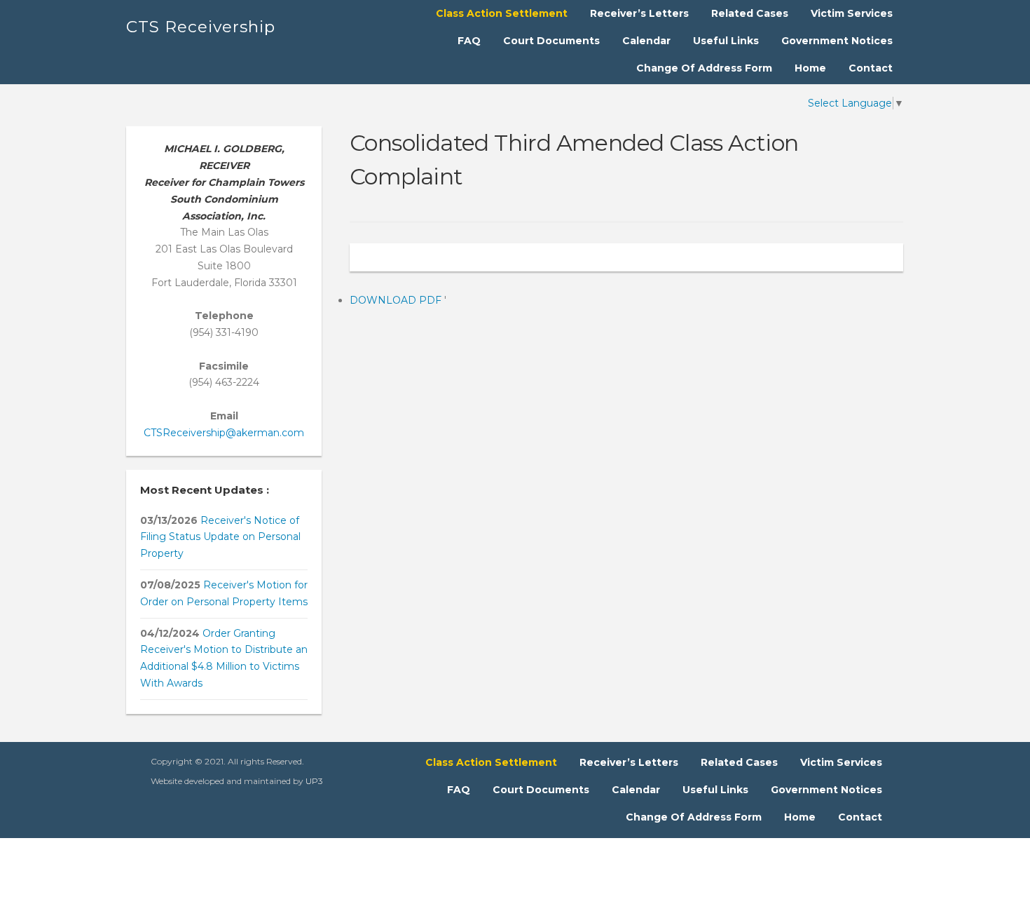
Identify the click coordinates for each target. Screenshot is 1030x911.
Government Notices (837, 40)
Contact (871, 68)
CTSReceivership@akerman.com (224, 432)
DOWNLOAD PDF (397, 300)
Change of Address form (704, 68)
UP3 (314, 781)
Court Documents (551, 40)
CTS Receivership (200, 26)
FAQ (469, 40)
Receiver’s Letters (639, 13)
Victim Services (852, 13)
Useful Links (726, 40)
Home (810, 68)
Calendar (646, 40)
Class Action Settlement (502, 13)
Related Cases (749, 13)
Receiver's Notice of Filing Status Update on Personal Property (220, 537)
